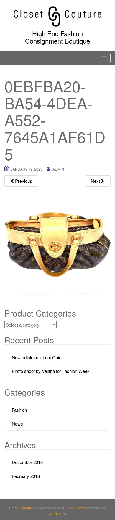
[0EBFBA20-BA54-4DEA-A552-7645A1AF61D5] (57, 242)
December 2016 (27, 462)
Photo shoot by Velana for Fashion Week (51, 371)
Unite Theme (76, 507)
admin (58, 168)
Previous (23, 181)
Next (96, 181)
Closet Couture (21, 507)
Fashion (19, 410)
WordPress (57, 513)
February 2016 (26, 476)
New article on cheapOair (36, 357)
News (17, 424)
